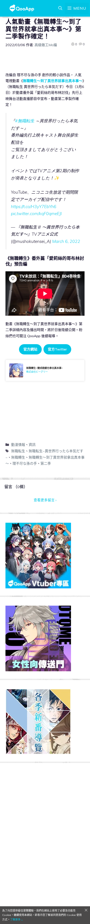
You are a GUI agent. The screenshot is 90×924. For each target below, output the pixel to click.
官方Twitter (57, 349)
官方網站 (30, 349)
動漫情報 (18, 444)
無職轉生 (18, 457)
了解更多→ (16, 919)
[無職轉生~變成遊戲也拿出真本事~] (45, 370)
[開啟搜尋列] (60, 8)
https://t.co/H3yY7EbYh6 (33, 206)
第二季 (45, 463)
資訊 (32, 444)
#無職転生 (24, 120)
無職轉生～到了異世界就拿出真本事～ (52, 81)
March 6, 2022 (66, 241)
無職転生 (18, 451)
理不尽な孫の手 (24, 463)
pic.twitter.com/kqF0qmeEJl (36, 213)
